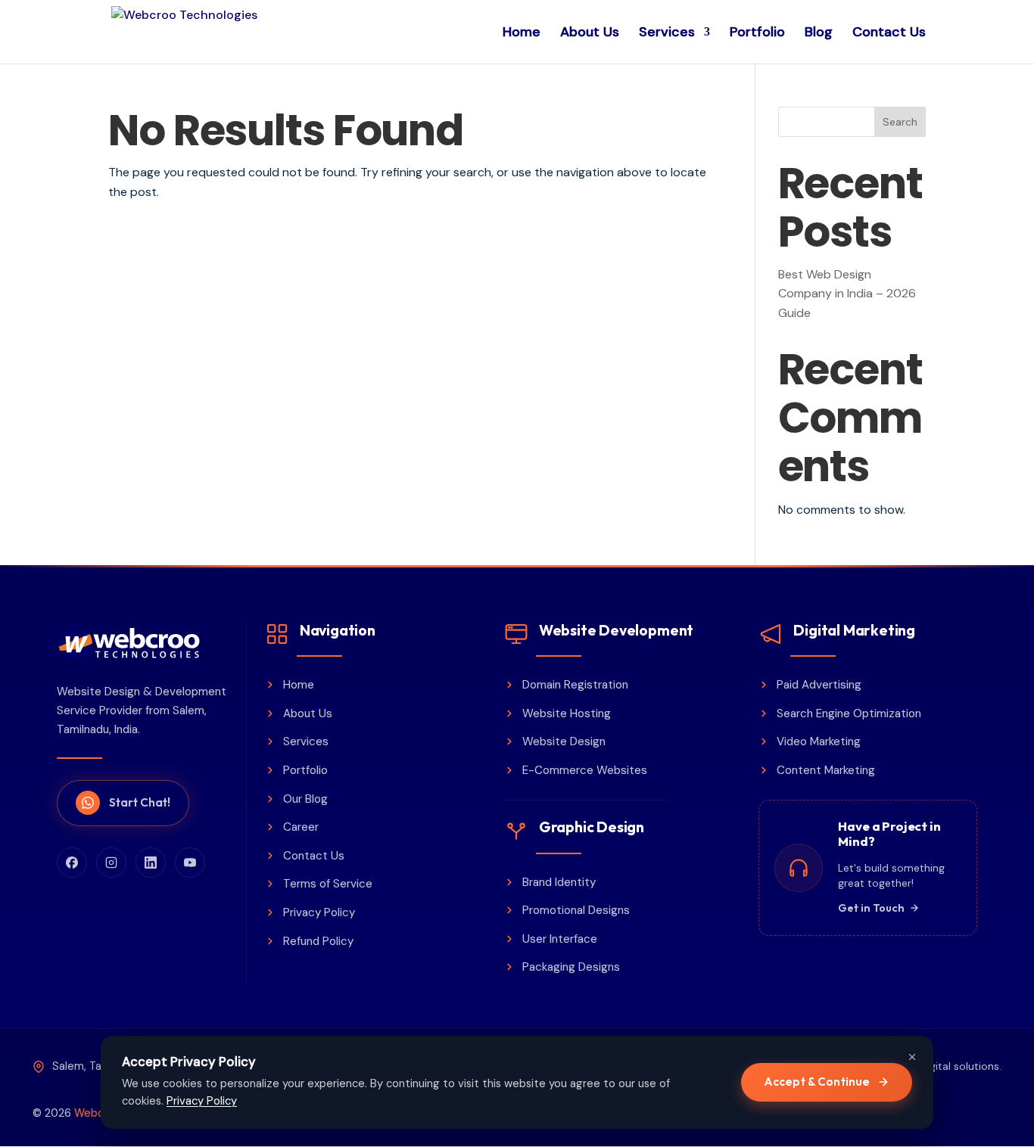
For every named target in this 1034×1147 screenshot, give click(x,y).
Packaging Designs (571, 966)
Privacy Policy (319, 912)
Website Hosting (566, 713)
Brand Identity (559, 882)
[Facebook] (72, 862)
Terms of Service (327, 883)
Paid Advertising (819, 684)
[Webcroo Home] (143, 643)
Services (667, 33)
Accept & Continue (817, 1081)
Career (301, 827)
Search (900, 122)
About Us (589, 33)
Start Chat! (139, 802)
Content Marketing (826, 770)
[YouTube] (190, 862)
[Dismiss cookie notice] (912, 1057)
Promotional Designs (576, 910)
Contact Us (889, 33)
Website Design (564, 741)
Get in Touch (871, 908)
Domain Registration (575, 684)
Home (521, 33)
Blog (819, 33)
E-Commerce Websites (584, 770)
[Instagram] (111, 862)
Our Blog (305, 799)
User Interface (559, 939)
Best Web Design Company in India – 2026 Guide (847, 293)
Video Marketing (819, 741)
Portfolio (757, 33)
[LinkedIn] (150, 862)
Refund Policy (318, 941)
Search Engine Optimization (849, 713)
